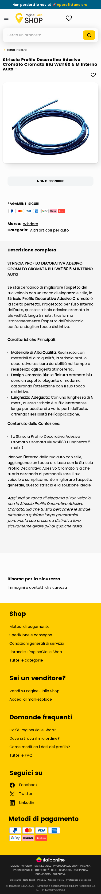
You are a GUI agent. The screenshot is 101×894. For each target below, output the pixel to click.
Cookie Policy (56, 880)
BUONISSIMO (43, 874)
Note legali (29, 880)
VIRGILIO (26, 866)
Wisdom (30, 224)
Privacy (41, 880)
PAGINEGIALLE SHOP (65, 866)
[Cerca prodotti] (89, 35)
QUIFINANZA (81, 870)
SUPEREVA (59, 874)
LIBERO (15, 866)
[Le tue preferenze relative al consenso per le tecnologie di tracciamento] (92, 885)
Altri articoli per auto (49, 230)
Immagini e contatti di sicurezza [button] (37, 587)
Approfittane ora (72, 4)
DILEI (54, 870)
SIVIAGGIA (65, 870)
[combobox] (50, 35)
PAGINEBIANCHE (23, 870)
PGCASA (85, 866)
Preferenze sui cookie (78, 880)
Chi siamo (15, 880)
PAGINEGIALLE (42, 866)
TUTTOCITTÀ (42, 870)
